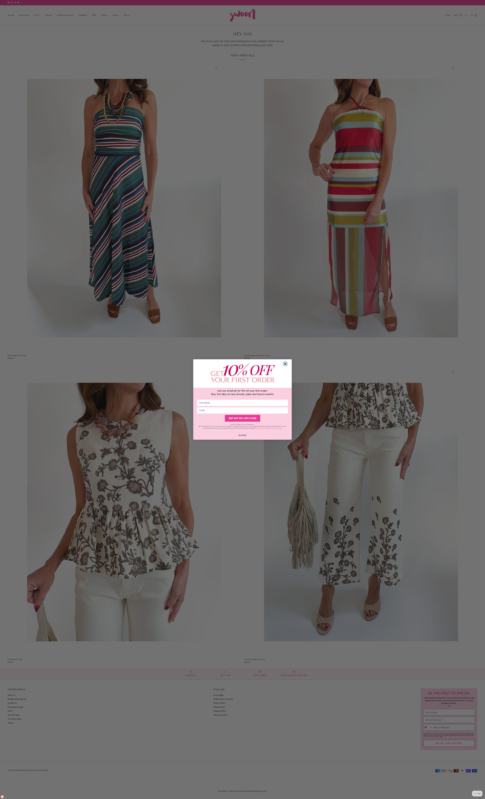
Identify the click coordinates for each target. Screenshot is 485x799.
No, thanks (242, 435)
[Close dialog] (285, 364)
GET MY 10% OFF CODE (242, 418)
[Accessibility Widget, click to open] (2, 796)
